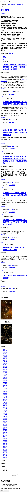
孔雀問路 (5, 377)
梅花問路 (5, 352)
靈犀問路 (5, 364)
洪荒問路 (5, 366)
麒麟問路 (5, 421)
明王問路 (5, 374)
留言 (13, 91)
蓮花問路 (5, 407)
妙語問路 (5, 415)
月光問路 (5, 375)
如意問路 (5, 447)
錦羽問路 (5, 383)
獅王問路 (5, 386)
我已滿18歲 (3, 490)
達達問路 (5, 411)
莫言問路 (5, 361)
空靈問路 (5, 360)
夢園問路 (5, 394)
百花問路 (5, 380)
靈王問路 (5, 10)
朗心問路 (5, 432)
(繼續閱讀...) (3, 88)
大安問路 (5, 416)
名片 (4, 59)
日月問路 (5, 402)
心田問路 (5, 443)
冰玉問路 (5, 435)
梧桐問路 (5, 408)
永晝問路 (5, 452)
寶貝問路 (5, 385)
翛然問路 (5, 424)
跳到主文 (3, 13)
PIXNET (6, 474)
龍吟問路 (5, 427)
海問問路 (5, 440)
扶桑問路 (5, 371)
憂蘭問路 (5, 429)
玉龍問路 (5, 405)
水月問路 (5, 396)
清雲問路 (5, 391)
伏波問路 (5, 454)
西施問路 (5, 430)
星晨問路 (5, 382)
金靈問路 (5, 363)
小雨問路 (5, 357)
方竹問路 (5, 400)
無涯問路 (5, 438)
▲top (2, 96)
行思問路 (5, 372)
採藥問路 (5, 413)
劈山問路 (5, 393)
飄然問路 (5, 368)
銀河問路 (5, 355)
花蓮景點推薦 (12, 94)
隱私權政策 (23, 474)
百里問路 (5, 451)
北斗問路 (5, 455)
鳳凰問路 (5, 425)
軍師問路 (5, 418)
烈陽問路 (5, 358)
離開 (7, 490)
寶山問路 (5, 404)
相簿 (4, 56)
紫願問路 (5, 444)
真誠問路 (5, 449)
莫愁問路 (5, 378)
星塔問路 (5, 399)
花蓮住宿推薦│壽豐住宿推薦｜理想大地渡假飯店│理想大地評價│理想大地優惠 (15, 132)
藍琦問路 (5, 433)
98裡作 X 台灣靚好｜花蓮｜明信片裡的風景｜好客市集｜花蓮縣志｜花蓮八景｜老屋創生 (15, 67)
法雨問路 (5, 397)
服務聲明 (14, 475)
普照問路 (5, 436)
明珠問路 (5, 419)
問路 (4, 349)
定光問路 (5, 422)
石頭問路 (5, 369)
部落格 (4, 57)
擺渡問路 (5, 457)
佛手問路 (5, 388)
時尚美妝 (11, 53)
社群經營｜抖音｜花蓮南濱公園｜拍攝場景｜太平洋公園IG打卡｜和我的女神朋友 (15, 222)
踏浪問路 (5, 441)
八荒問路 (5, 410)
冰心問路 (5, 350)
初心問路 (5, 389)
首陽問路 (5, 446)
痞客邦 (9, 91)
